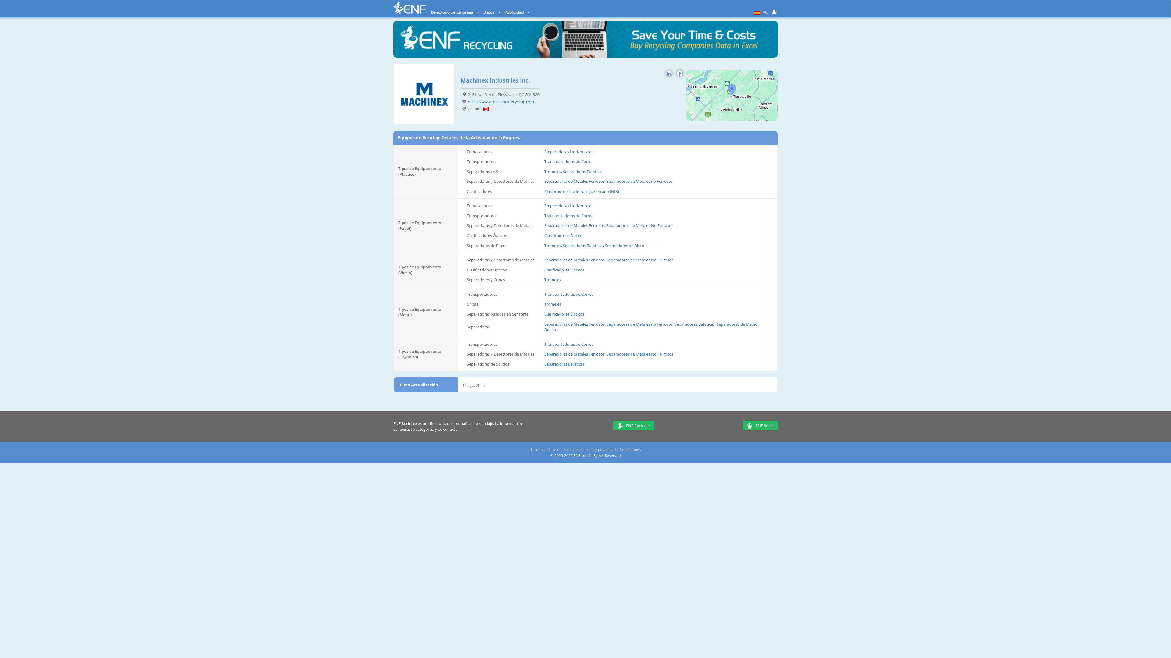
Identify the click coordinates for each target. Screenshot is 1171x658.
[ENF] (409, 8)
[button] (760, 12)
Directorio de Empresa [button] (452, 12)
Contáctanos (630, 449)
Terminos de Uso (544, 449)
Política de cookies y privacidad (589, 449)
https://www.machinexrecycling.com (501, 101)
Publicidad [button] (514, 12)
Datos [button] (489, 12)
